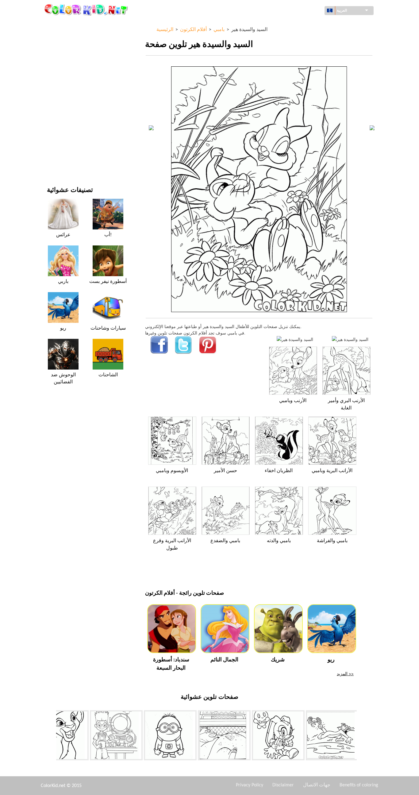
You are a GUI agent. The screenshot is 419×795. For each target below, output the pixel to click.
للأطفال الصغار (60, 125)
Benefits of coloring (359, 785)
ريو (63, 328)
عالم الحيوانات (59, 62)
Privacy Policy (249, 785)
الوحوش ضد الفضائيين (63, 378)
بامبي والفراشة (332, 540)
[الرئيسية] (87, 9)
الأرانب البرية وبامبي (332, 470)
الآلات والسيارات (61, 24)
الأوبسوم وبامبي (172, 470)
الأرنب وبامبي (292, 400)
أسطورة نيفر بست (108, 281)
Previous (51, 737)
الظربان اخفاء (279, 470)
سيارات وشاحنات (108, 328)
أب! (108, 235)
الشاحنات (108, 375)
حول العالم (56, 37)
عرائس (63, 235)
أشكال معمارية (60, 49)
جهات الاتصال (316, 785)
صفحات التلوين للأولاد (66, 112)
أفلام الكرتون (58, 74)
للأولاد (52, 87)
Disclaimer (283, 785)
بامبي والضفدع (225, 540)
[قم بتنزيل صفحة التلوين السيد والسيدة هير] (350, 339)
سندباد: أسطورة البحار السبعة (171, 664)
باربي (63, 281)
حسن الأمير (225, 470)
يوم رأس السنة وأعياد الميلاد (71, 137)
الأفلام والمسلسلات (64, 150)
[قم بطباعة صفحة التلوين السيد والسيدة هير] (295, 339)
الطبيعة (53, 163)
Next (361, 737)
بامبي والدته (279, 540)
